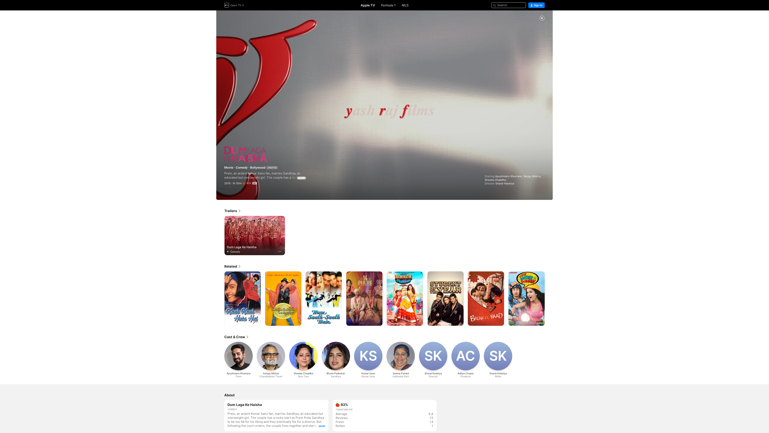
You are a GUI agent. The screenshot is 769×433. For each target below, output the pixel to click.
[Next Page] (549, 298)
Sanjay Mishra (532, 176)
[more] (280, 251)
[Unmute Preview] (542, 18)
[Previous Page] (220, 298)
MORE (301, 178)
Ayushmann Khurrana (508, 176)
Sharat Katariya (504, 183)
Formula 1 (388, 5)
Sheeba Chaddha (495, 179)
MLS (405, 5)
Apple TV (368, 5)
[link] (232, 211)
